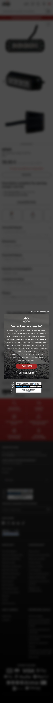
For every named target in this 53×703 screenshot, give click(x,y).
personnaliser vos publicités (22, 357)
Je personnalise (26, 373)
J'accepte (27, 366)
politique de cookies (26, 351)
